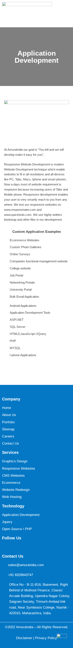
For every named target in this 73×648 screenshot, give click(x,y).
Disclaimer (24, 638)
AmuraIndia (24, 627)
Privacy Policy (46, 638)
